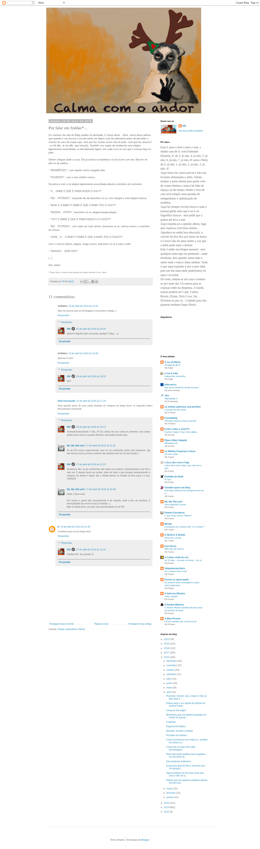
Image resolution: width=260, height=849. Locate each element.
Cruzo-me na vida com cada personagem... (180, 748)
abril (169, 692)
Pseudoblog (170, 418)
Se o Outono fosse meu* (175, 571)
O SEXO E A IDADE (174, 535)
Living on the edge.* (176, 710)
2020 (167, 639)
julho (169, 679)
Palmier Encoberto (174, 512)
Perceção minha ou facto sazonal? (180, 421)
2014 (167, 807)
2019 (167, 643)
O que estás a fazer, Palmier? (178, 515)
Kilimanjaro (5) (171, 443)
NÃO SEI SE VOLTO (174, 549)
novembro (172, 665)
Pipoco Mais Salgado (175, 440)
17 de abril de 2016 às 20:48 (101, 489)
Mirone (168, 524)
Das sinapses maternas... (179, 761)
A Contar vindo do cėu (176, 557)
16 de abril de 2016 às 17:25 (91, 401)
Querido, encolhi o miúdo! (179, 731)
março (170, 788)
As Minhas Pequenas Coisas (179, 451)
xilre (166, 395)
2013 (167, 811)
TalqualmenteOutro (174, 568)
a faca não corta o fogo (176, 462)
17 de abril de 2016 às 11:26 (101, 445)
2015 (167, 803)
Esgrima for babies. (176, 726)
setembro (172, 674)
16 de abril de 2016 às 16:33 (91, 329)
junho (170, 683)
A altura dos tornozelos (175, 376)
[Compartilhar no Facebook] (93, 281)
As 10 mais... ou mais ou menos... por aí (183, 560)
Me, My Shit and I (76, 445)
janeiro (170, 797)
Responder (63, 315)
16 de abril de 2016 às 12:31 (83, 306)
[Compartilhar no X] (89, 281)
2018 (167, 648)
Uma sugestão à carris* (175, 504)
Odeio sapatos (171, 596)
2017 (167, 652)
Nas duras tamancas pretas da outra (181, 387)
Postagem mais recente (61, 624)
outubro (171, 670)
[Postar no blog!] (86, 281)
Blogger (145, 840)
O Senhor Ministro (174, 604)
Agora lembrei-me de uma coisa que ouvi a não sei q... (185, 774)
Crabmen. (171, 722)
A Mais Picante (172, 618)
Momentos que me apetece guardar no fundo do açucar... (186, 716)
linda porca (170, 384)
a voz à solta (171, 373)
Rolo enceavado (66, 401)
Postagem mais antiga (140, 624)
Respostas (66, 322)
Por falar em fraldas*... (177, 735)
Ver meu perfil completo (191, 130)
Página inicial (101, 624)
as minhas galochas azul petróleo (182, 406)
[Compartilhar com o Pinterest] (96, 281)
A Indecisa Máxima (174, 593)
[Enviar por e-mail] (82, 281)
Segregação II (170, 398)
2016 (167, 657)
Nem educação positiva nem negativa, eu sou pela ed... (186, 755)
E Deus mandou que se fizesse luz (180, 621)
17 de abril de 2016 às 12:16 (91, 549)
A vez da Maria (172, 362)
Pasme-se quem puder (176, 579)
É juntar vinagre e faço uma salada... (181, 432)
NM (68, 329)
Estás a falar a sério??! (177, 429)
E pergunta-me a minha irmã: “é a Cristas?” (184, 527)
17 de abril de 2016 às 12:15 (91, 464)
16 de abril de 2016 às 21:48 (75, 526)
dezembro (172, 661)
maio (169, 687)
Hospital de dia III (172, 365)
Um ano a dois (171, 454)
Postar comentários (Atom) (71, 629)
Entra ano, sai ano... (173, 538)
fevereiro (171, 793)
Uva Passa (170, 546)
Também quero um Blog (177, 487)
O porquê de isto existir (175, 410)
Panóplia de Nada (173, 476)
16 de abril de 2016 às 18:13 (91, 427)
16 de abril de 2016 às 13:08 (83, 353)
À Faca (167, 479)
